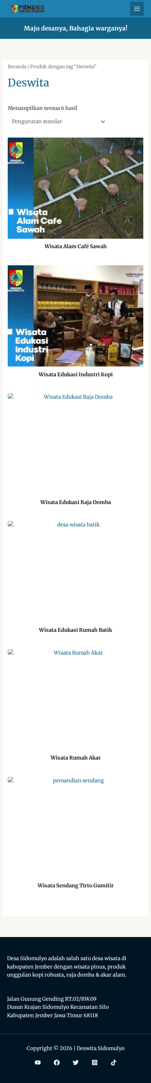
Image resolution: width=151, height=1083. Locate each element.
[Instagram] (94, 1062)
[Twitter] (75, 1062)
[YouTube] (38, 1062)
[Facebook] (57, 1062)
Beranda (17, 67)
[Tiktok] (113, 1062)
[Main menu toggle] (137, 9)
